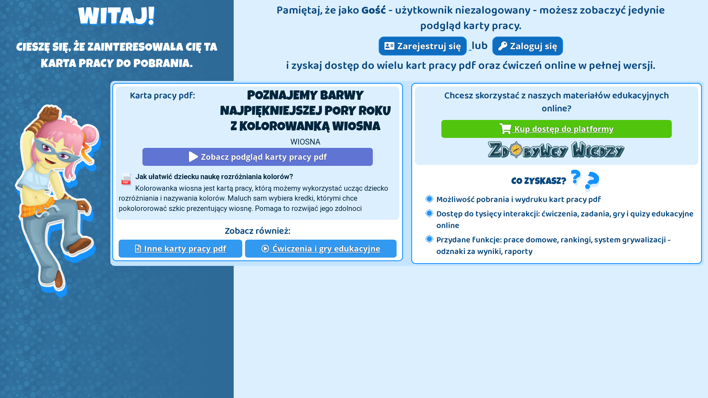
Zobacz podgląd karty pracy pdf (263, 156)
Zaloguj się (532, 46)
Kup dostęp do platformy (563, 128)
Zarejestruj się (428, 46)
